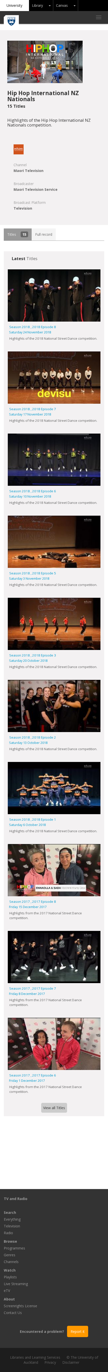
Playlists (10, 1277)
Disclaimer (70, 1362)
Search (10, 1212)
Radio (8, 1232)
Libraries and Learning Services (35, 1357)
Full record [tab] (43, 234)
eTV (7, 1290)
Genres (9, 1254)
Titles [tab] (16, 234)
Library (37, 5)
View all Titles (54, 1107)
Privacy (50, 1362)
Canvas (62, 5)
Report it (78, 1331)
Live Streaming (16, 1283)
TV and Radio (15, 1198)
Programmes (14, 1248)
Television (12, 1226)
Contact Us (13, 1312)
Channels (11, 1261)
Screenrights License (20, 1305)
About (9, 1299)
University (14, 5)
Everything (12, 1219)
